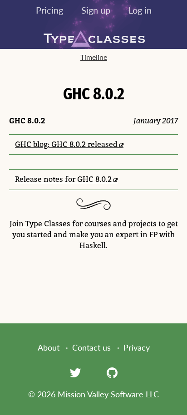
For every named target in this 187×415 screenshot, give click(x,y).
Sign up (95, 10)
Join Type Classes (40, 223)
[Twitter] (75, 372)
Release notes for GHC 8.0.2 (63, 179)
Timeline (93, 57)
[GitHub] (112, 372)
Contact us (91, 347)
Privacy (136, 347)
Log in (140, 10)
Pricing (49, 10)
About (48, 347)
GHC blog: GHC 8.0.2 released (66, 144)
